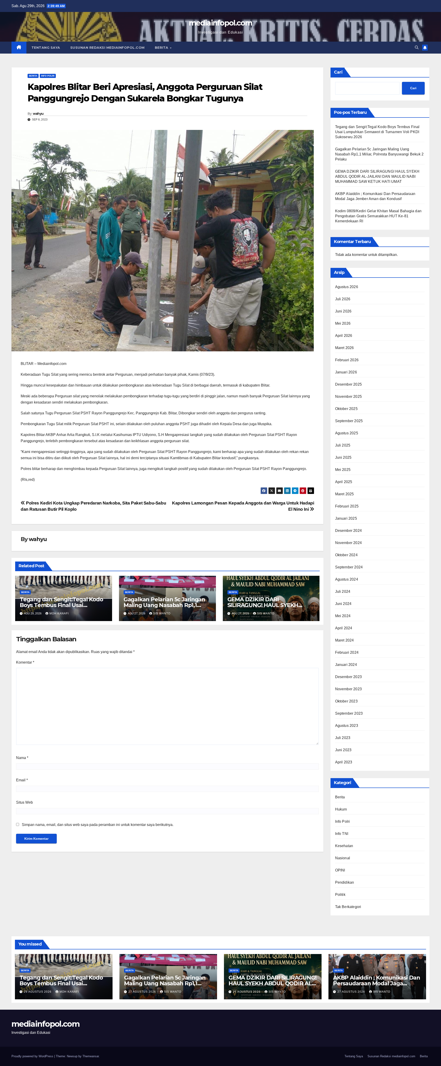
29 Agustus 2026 (38, 991)
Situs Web (24, 802)
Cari (338, 72)
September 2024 (349, 567)
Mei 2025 (343, 470)
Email (22, 780)
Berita (162, 48)
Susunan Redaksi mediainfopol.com (107, 48)
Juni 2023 (343, 750)
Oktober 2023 (346, 701)
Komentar (25, 662)
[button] (416, 47)
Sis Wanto (161, 613)
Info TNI (341, 834)
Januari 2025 (346, 518)
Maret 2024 (344, 640)
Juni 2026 (343, 311)
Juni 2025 (343, 457)
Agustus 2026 (346, 287)
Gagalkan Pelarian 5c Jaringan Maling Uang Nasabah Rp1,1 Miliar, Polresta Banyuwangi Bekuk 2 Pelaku (379, 154)
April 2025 (343, 482)
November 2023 (348, 689)
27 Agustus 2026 (142, 991)
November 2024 (348, 543)
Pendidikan (344, 882)
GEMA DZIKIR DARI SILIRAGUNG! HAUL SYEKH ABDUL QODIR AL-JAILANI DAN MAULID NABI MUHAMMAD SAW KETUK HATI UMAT (377, 176)
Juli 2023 (343, 738)
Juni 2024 (343, 604)
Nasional (342, 858)
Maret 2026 (344, 348)
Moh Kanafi (59, 613)
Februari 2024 (347, 652)
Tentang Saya (45, 48)
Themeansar (90, 1056)
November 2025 (348, 396)
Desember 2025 (348, 384)
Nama (22, 758)
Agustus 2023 (346, 726)
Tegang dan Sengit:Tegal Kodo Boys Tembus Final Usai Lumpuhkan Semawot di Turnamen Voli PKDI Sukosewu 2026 (377, 132)
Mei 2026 (343, 323)
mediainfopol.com (220, 22)
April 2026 (343, 336)
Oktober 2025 (346, 409)
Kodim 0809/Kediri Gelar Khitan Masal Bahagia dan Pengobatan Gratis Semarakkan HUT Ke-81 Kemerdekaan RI (378, 216)
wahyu (38, 114)
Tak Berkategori (348, 907)
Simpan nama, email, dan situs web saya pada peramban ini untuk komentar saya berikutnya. (97, 825)
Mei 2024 (343, 616)
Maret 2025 (344, 494)
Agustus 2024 (346, 579)
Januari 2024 (346, 665)
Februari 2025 (347, 506)
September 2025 (349, 421)
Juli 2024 (343, 591)
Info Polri (47, 76)
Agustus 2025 (346, 433)
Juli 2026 (343, 299)
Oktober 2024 (346, 555)
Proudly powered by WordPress (32, 1056)
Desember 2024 (348, 531)
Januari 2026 (346, 372)
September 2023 (349, 713)
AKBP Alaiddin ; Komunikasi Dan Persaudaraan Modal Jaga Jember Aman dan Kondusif (376, 983)
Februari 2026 (347, 360)
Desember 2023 (348, 677)
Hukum (341, 809)
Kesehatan (344, 846)
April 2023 (343, 762)
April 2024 (343, 628)
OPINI (340, 870)
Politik (340, 895)
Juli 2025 (343, 445)
